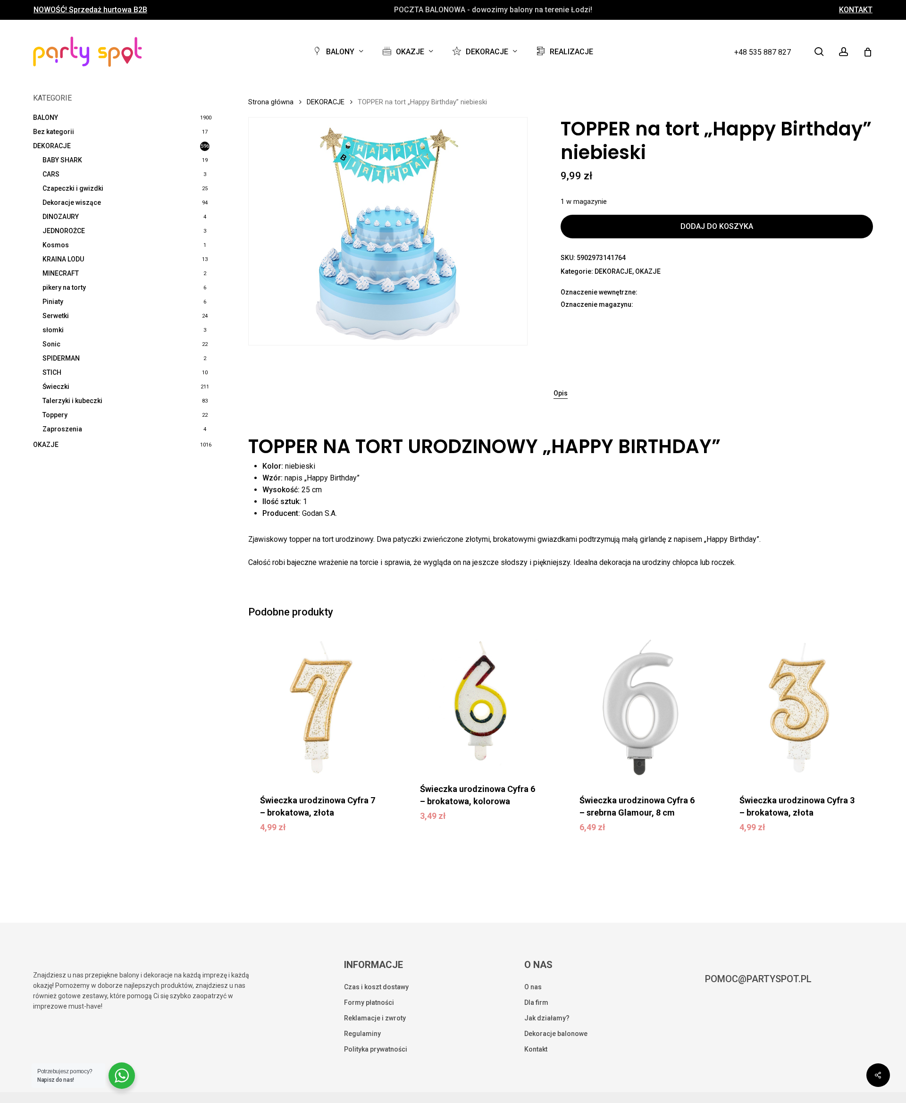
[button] (320, 834)
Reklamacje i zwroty (375, 1018)
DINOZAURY (60, 216)
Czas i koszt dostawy (376, 987)
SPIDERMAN (61, 358)
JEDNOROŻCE (63, 231)
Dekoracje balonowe (555, 1033)
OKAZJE (46, 444)
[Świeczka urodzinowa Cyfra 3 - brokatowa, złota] (800, 708)
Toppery (54, 415)
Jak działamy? (547, 1018)
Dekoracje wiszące (71, 202)
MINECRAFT (60, 273)
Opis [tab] (561, 393)
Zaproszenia (62, 429)
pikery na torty (64, 287)
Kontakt (535, 1049)
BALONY (45, 117)
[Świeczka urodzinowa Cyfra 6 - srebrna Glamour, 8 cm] (640, 708)
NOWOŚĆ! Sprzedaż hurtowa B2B (90, 10)
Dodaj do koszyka (716, 226)
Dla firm (536, 1002)
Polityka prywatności (375, 1049)
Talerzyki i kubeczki (72, 400)
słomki (53, 330)
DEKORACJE (52, 146)
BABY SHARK (62, 160)
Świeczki (55, 386)
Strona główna (271, 102)
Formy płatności (369, 1002)
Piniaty (52, 301)
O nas (533, 987)
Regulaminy (362, 1033)
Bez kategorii (53, 131)
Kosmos (55, 245)
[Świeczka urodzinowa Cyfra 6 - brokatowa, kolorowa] (481, 702)
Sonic (51, 344)
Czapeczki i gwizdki (72, 188)
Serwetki (55, 316)
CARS (50, 174)
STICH (51, 372)
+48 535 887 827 (762, 52)
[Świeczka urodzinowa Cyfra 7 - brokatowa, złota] (321, 708)
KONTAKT (855, 10)
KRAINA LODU (63, 259)
